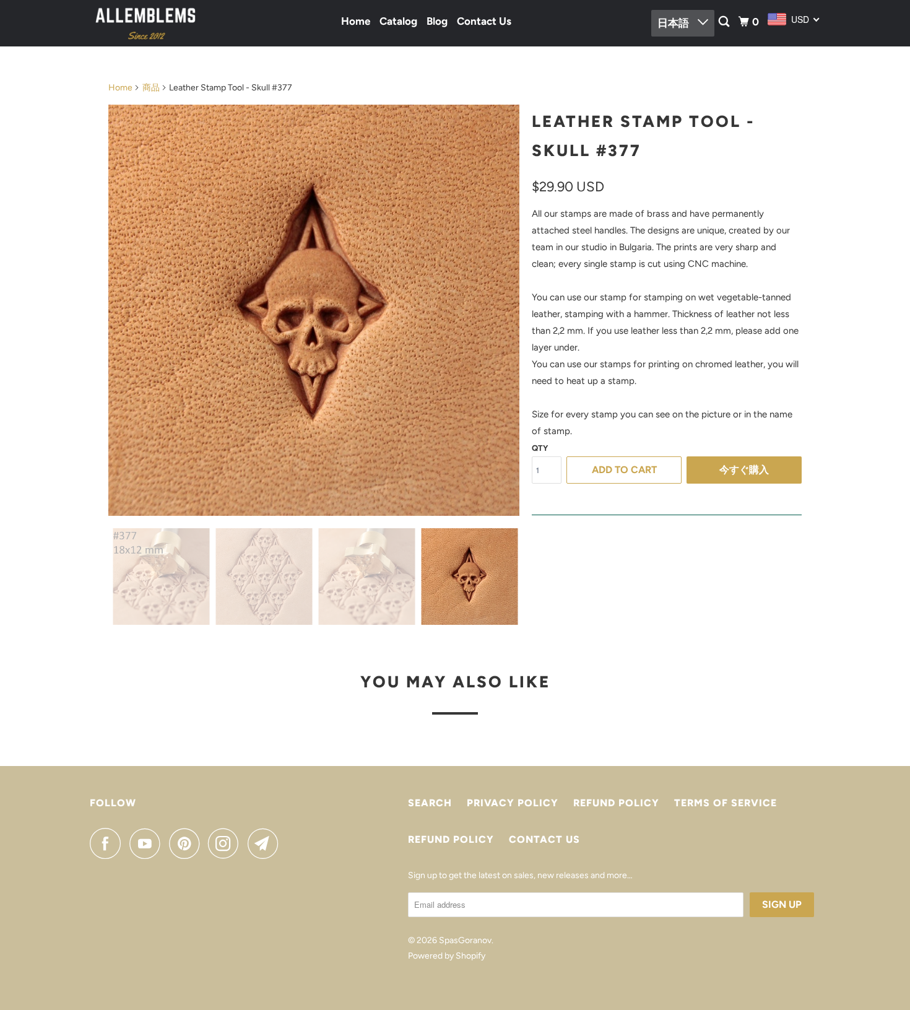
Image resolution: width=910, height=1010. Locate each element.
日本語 (674, 23)
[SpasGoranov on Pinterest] (187, 843)
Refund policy (616, 803)
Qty (540, 448)
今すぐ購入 (744, 470)
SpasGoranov (465, 940)
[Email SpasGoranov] (266, 843)
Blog (437, 21)
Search (430, 803)
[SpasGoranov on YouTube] (148, 843)
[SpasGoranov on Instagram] (226, 843)
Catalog (398, 21)
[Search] (725, 22)
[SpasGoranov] (145, 23)
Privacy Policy (512, 803)
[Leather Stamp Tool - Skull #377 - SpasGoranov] (313, 310)
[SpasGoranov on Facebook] (108, 843)
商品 (151, 87)
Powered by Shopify (446, 956)
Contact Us (484, 21)
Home (355, 21)
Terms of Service (725, 803)
